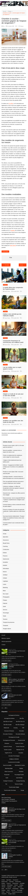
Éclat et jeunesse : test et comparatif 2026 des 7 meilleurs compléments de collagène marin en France (14, 499)
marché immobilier (7, 765)
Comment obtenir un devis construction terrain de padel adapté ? (14, 505)
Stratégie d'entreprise (8, 780)
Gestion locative (7, 749)
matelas (13, 230)
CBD (23, 727)
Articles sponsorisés (6, 641)
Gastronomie (6, 559)
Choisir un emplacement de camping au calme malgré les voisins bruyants (12, 456)
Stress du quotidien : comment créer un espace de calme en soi (12, 451)
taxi (6, 784)
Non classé (5, 593)
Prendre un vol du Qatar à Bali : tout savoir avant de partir (13, 472)
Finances (5, 555)
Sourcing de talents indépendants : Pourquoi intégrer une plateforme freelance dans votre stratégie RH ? (13, 518)
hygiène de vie (8, 752)
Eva (3, 26)
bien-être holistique (20, 724)
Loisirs (4, 584)
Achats (4, 533)
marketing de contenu (20, 765)
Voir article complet (6, 660)
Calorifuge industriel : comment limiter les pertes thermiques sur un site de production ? (14, 477)
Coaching (5, 546)
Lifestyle (5, 578)
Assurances (6, 540)
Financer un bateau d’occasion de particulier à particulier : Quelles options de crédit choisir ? (14, 511)
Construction (6, 549)
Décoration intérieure (20, 734)
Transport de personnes (8, 622)
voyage (22, 790)
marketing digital (8, 768)
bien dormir (13, 245)
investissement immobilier (14, 762)
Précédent (7, 264)
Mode (4, 590)
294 (6, 708)
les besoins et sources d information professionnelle (13, 3)
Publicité (5, 603)
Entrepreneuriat (21, 740)
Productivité (6, 774)
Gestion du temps (8, 746)
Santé (4, 606)
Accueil (3, 635)
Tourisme (5, 619)
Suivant (21, 264)
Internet (5, 571)
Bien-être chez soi (20, 721)
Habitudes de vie (20, 749)
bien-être (22, 718)
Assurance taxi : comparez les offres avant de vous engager (14, 493)
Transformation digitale (14, 787)
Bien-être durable (7, 724)
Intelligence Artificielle (14, 759)
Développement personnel (9, 740)
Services (5, 609)
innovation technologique (14, 755)
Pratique (21, 26)
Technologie (6, 612)
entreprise (7, 743)
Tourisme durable (19, 784)
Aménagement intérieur (9, 718)
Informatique (6, 568)
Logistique (5, 581)
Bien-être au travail (7, 721)
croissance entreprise (9, 730)
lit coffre (11, 103)
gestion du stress (19, 743)
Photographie (6, 597)
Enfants (5, 552)
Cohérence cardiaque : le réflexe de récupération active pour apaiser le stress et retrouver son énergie (13, 488)
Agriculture (5, 536)
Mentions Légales (6, 638)
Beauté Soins (6, 543)
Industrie (5, 565)
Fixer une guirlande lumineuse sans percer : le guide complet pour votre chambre (13, 482)
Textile (4, 616)
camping (15, 727)
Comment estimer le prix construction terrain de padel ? (13, 523)
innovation (21, 752)
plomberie (21, 771)
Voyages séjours (7, 628)
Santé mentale (19, 777)
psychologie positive (19, 774)
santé (7, 777)
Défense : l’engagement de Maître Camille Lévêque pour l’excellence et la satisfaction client (13, 466)
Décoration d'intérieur (8, 734)
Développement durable (14, 737)
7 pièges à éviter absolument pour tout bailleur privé (12, 461)
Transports (5, 625)
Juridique (5, 574)
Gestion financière (20, 746)
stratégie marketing (20, 780)
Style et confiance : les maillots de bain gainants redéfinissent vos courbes (16, 681)
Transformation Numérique (10, 790)
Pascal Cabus (7, 291)
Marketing (5, 587)
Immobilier (5, 562)
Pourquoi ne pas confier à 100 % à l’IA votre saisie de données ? (13, 446)
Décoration (5, 251)
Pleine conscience (9, 771)
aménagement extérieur (14, 715)
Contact (3, 644)
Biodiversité (6, 727)
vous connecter (11, 433)
